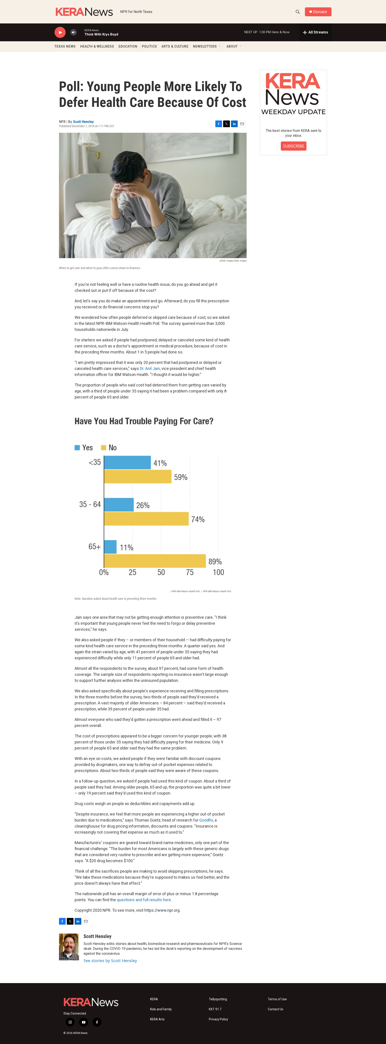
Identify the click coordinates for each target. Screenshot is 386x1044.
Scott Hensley (83, 121)
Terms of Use (277, 999)
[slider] (80, 32)
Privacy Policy (218, 1019)
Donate (320, 11)
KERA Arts (157, 1019)
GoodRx (206, 820)
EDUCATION (128, 46)
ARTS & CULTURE (175, 46)
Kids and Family (161, 1009)
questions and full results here (144, 899)
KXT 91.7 (215, 1009)
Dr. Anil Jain (150, 368)
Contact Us (275, 1009)
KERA (154, 999)
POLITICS (149, 46)
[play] (60, 32)
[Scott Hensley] (69, 947)
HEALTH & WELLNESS (97, 46)
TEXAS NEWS (65, 46)
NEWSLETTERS (205, 46)
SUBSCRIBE (293, 146)
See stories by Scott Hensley (110, 960)
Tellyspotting (218, 999)
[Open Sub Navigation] (220, 46)
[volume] (73, 32)
